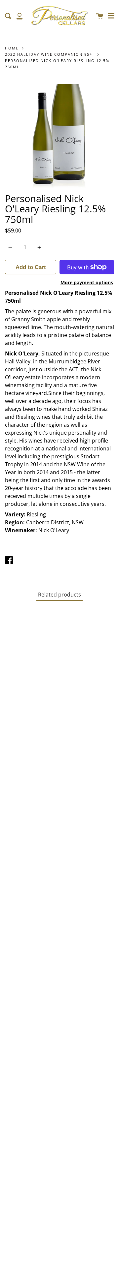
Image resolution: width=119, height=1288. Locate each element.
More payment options (86, 282)
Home (12, 48)
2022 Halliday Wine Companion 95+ (48, 54)
